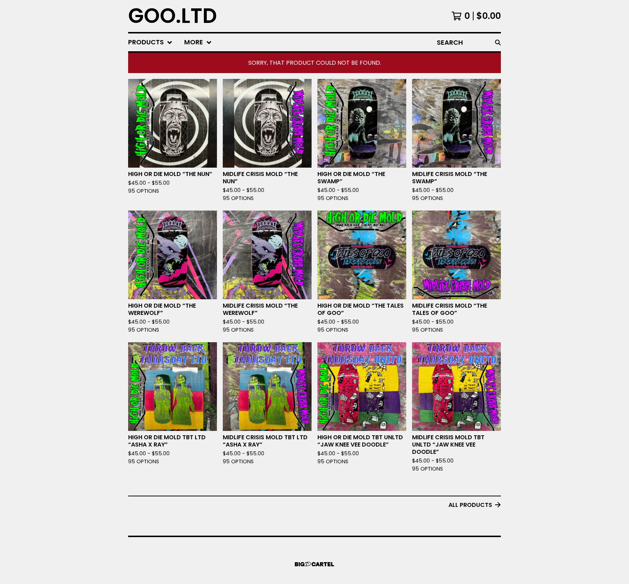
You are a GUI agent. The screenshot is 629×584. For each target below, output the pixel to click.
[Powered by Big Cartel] (314, 564)
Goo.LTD (172, 16)
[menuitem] (150, 42)
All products (470, 505)
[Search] (498, 42)
